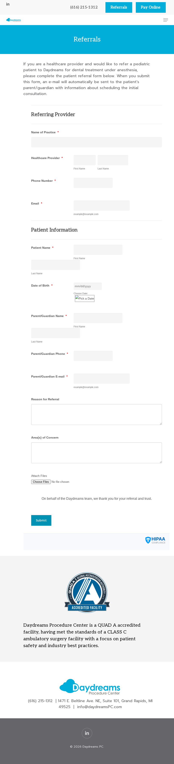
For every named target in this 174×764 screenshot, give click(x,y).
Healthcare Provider (47, 158)
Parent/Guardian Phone (49, 353)
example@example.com (86, 214)
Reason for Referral (45, 399)
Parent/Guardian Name (49, 316)
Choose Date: (81, 293)
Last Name (103, 168)
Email (36, 203)
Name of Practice (45, 132)
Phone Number (43, 180)
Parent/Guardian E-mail (49, 376)
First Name (79, 168)
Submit (41, 520)
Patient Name (42, 247)
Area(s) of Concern (45, 437)
